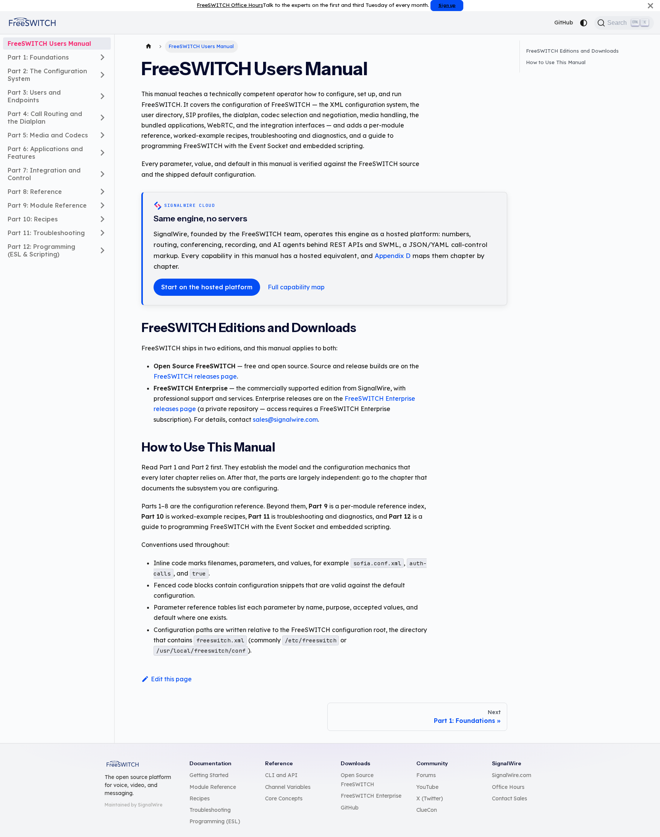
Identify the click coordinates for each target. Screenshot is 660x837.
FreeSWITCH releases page (195, 376)
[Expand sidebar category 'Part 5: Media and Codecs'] (102, 135)
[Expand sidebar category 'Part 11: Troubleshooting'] (102, 233)
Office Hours (508, 787)
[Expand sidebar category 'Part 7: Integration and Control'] (102, 174)
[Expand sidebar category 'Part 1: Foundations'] (102, 57)
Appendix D (393, 256)
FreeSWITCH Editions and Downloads (572, 51)
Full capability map (296, 287)
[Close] (650, 5)
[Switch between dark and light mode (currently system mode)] (584, 23)
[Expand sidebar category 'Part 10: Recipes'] (102, 219)
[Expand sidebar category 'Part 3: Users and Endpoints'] (102, 96)
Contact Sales (509, 798)
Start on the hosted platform (206, 287)
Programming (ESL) (214, 821)
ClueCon (426, 809)
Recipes (199, 798)
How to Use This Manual (556, 62)
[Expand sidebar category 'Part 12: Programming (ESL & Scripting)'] (102, 250)
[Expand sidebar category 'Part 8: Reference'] (102, 191)
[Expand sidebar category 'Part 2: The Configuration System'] (102, 75)
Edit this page (171, 679)
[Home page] (148, 46)
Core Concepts (283, 798)
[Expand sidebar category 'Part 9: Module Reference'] (102, 205)
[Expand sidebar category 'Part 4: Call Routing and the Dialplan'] (102, 117)
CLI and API (281, 775)
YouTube (427, 787)
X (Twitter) (429, 798)
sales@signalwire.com (285, 419)
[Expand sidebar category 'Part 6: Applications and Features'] (102, 153)
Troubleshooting (210, 809)
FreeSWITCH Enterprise (371, 795)
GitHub (563, 22)
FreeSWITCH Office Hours (230, 5)
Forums (426, 775)
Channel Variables (288, 787)
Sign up (447, 5)
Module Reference (212, 787)
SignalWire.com (511, 775)
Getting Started (208, 775)
